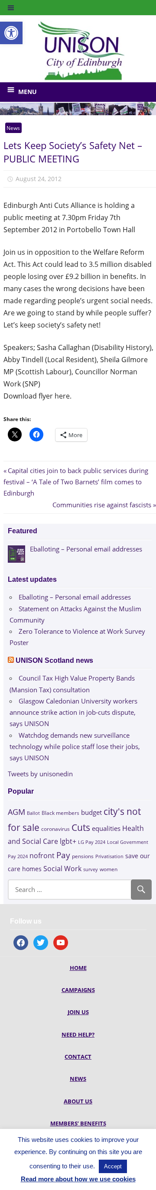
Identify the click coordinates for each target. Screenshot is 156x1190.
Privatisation (109, 856)
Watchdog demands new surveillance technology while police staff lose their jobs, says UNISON (75, 746)
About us (78, 1101)
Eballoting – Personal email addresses (75, 597)
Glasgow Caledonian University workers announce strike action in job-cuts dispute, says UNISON (73, 712)
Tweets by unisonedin (40, 773)
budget (91, 812)
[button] (11, 33)
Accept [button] (113, 1166)
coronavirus (55, 828)
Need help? (78, 1034)
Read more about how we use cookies (78, 1179)
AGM (16, 811)
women (108, 869)
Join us (78, 1012)
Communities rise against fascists (101, 504)
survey (90, 869)
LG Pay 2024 (91, 842)
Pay (63, 855)
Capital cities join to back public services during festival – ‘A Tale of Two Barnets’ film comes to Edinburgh (75, 482)
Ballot (33, 813)
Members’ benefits (78, 1123)
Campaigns (78, 990)
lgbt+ (68, 841)
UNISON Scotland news (54, 660)
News (13, 128)
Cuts (81, 827)
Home (78, 968)
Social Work (62, 868)
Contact (78, 1056)
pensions (83, 856)
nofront (42, 855)
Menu (27, 92)
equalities (106, 828)
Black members (60, 813)
